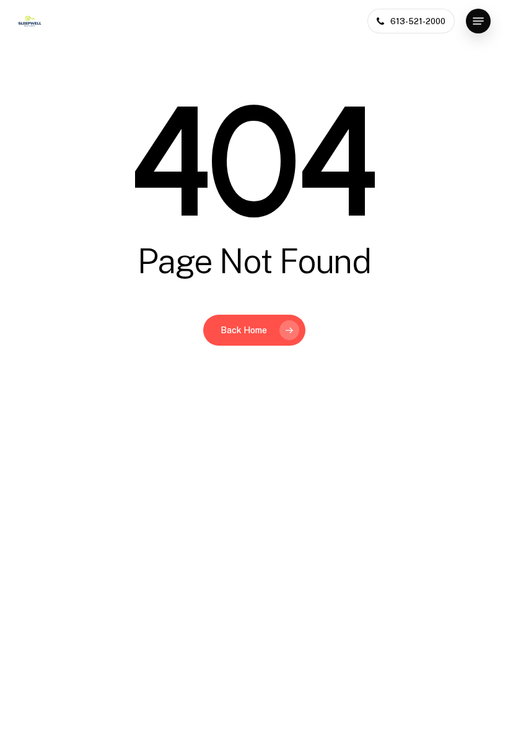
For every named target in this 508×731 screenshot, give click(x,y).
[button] (478, 21)
